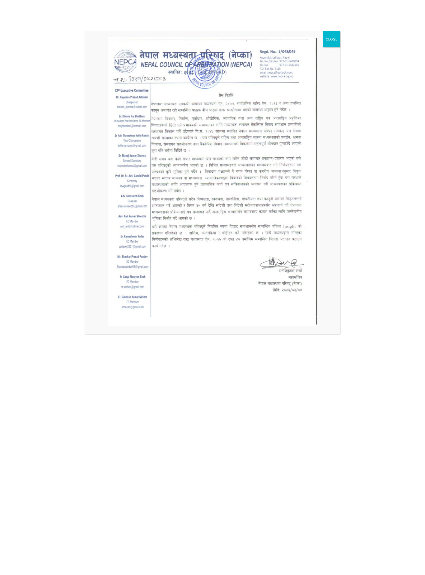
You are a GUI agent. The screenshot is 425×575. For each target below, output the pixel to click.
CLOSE (332, 39)
